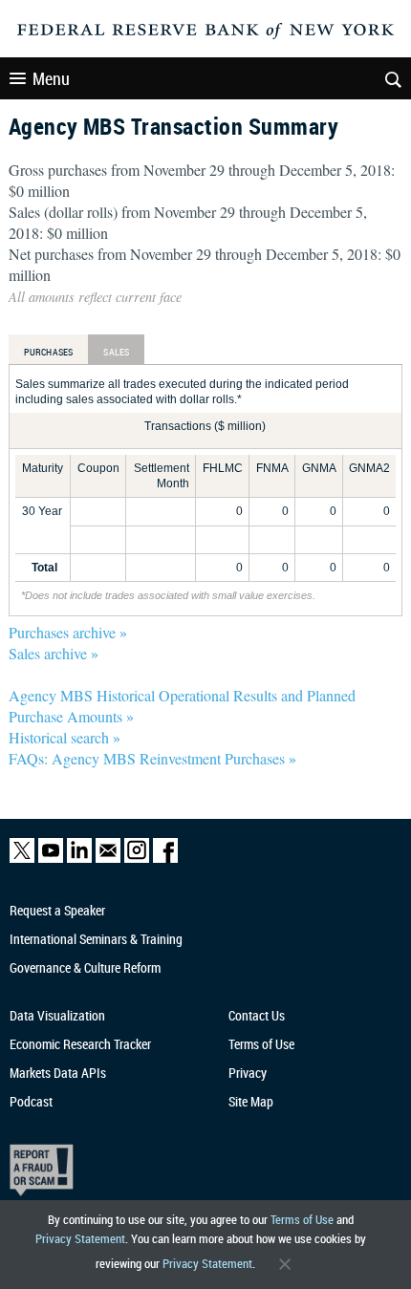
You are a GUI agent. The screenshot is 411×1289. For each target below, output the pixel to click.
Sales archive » (53, 653)
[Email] (108, 858)
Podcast (31, 1101)
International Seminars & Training (96, 939)
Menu (51, 78)
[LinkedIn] (79, 858)
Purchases (49, 351)
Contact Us (256, 1015)
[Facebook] (165, 858)
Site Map (250, 1101)
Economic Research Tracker (80, 1044)
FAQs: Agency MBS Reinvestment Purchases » (152, 758)
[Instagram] (136, 858)
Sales (116, 351)
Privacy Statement (80, 1238)
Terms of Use (302, 1219)
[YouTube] (50, 858)
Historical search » (64, 737)
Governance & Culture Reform (85, 967)
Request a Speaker (57, 910)
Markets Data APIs (58, 1072)
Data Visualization (57, 1015)
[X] (22, 858)
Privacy (247, 1072)
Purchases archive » (68, 632)
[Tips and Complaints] (194, 1170)
